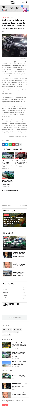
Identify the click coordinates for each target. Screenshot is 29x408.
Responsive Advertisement (14, 317)
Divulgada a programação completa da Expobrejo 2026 (19, 264)
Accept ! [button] (5, 405)
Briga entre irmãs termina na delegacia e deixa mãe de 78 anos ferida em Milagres (19, 273)
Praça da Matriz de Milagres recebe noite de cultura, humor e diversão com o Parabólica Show (19, 345)
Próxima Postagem (22, 205)
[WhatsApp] (10, 144)
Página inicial (5, 17)
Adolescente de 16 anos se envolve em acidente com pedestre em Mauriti (21, 163)
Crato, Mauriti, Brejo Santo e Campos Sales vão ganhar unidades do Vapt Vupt (19, 363)
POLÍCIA (11, 17)
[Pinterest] (13, 144)
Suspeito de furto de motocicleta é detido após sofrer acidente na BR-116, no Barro (19, 376)
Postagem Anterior (7, 205)
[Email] (17, 144)
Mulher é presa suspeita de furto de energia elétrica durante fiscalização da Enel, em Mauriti (8, 163)
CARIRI (14, 287)
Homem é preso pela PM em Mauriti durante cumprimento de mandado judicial (7, 182)
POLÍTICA (14, 298)
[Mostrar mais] (20, 144)
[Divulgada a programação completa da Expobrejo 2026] (7, 265)
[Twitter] (6, 144)
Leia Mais (9, 402)
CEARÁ (14, 289)
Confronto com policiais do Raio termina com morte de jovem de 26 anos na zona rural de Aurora (19, 255)
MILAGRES (14, 292)
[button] (2, 2)
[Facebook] (3, 144)
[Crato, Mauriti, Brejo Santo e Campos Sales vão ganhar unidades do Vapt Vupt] (6, 364)
